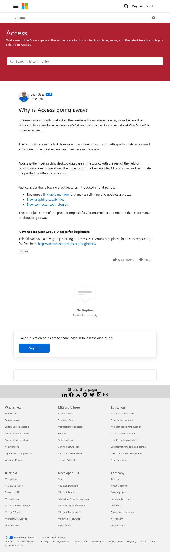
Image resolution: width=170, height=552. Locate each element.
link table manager (56, 194)
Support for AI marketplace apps (74, 498)
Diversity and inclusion (122, 512)
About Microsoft (119, 485)
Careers (115, 479)
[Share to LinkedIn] (64, 394)
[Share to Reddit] (85, 394)
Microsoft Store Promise (70, 453)
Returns (62, 433)
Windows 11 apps (14, 459)
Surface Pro (10, 413)
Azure (61, 479)
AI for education (119, 459)
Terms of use (81, 541)
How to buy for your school (124, 440)
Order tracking (65, 440)
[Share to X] (78, 394)
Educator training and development (128, 446)
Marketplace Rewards (69, 518)
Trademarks (98, 541)
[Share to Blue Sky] (92, 394)
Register (137, 6)
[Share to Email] (105, 394)
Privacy (44, 541)
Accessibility (117, 518)
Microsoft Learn (66, 492)
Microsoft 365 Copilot (16, 518)
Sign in (34, 348)
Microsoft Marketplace (69, 512)
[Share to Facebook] (71, 394)
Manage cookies (61, 541)
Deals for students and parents (126, 453)
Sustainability (118, 525)
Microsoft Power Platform (17, 505)
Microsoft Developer (68, 485)
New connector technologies (47, 204)
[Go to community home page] (25, 6)
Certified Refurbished (68, 446)
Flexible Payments (67, 459)
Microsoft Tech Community (71, 505)
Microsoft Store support (70, 426)
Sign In (150, 6)
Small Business (12, 525)
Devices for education (122, 420)
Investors (115, 505)
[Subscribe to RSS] (99, 394)
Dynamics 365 (12, 492)
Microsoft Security (14, 485)
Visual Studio (64, 525)
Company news (118, 492)
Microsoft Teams (13, 512)
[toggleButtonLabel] (154, 18)
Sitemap (9, 541)
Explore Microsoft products (18, 453)
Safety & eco (115, 541)
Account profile (65, 413)
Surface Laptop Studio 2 (17, 426)
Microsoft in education (122, 413)
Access (21, 17)
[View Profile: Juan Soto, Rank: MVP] (24, 96)
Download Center (67, 420)
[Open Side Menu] (16, 6)
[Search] (126, 6)
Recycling (131, 541)
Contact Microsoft (27, 541)
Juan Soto (38, 94)
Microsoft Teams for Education (126, 426)
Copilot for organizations (17, 433)
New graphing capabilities (45, 199)
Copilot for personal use (17, 440)
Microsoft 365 (12, 498)
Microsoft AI (11, 479)
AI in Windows (12, 446)
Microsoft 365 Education (123, 433)
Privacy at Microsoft (121, 498)
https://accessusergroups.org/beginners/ (67, 243)
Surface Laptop (12, 420)
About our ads (148, 541)
